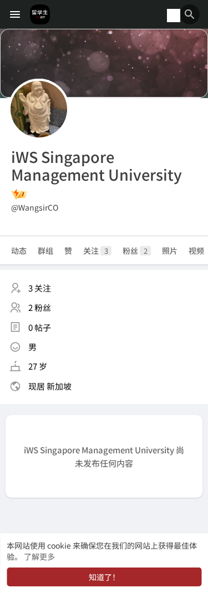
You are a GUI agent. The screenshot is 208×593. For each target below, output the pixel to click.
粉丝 (135, 250)
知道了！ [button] (104, 576)
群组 (45, 250)
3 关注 (39, 288)
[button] (190, 14)
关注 (95, 250)
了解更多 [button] (39, 556)
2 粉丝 (39, 307)
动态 (19, 250)
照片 (169, 250)
